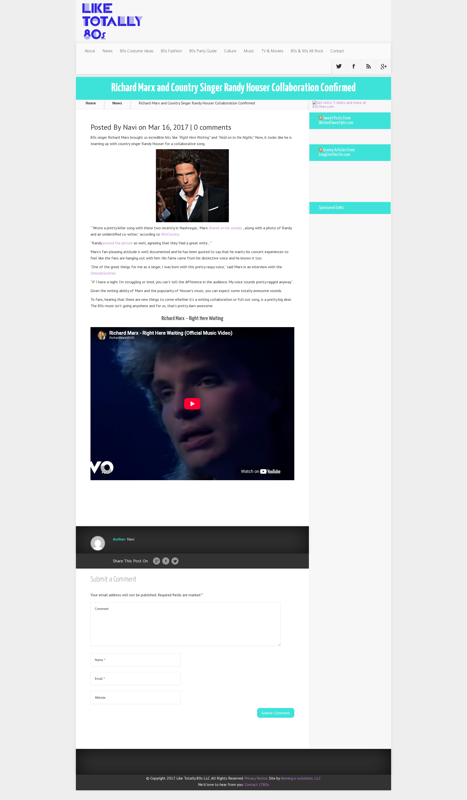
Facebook (166, 561)
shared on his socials (226, 227)
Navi (130, 127)
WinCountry (170, 234)
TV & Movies (272, 51)
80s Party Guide (203, 51)
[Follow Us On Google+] (383, 66)
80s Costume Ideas (136, 51)
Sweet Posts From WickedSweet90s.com (336, 120)
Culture (230, 51)
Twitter (175, 561)
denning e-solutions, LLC (301, 778)
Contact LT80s (257, 784)
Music (249, 51)
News (107, 51)
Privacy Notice (256, 778)
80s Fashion (171, 51)
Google (156, 561)
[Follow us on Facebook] (353, 66)
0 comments (212, 127)
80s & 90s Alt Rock (307, 51)
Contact (337, 51)
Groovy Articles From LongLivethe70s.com (337, 152)
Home (91, 103)
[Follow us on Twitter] (339, 66)
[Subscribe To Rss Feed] (368, 66)
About (90, 51)
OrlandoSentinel (102, 273)
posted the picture (118, 242)
